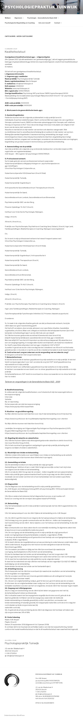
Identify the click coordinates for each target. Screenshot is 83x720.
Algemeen (18, 18)
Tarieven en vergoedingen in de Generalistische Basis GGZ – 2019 (32, 382)
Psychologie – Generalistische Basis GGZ (42, 18)
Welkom (8, 18)
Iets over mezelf (44, 23)
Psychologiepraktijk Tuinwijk (41, 7)
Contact (57, 23)
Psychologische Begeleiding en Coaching (20, 23)
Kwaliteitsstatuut (15, 51)
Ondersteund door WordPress (14, 715)
